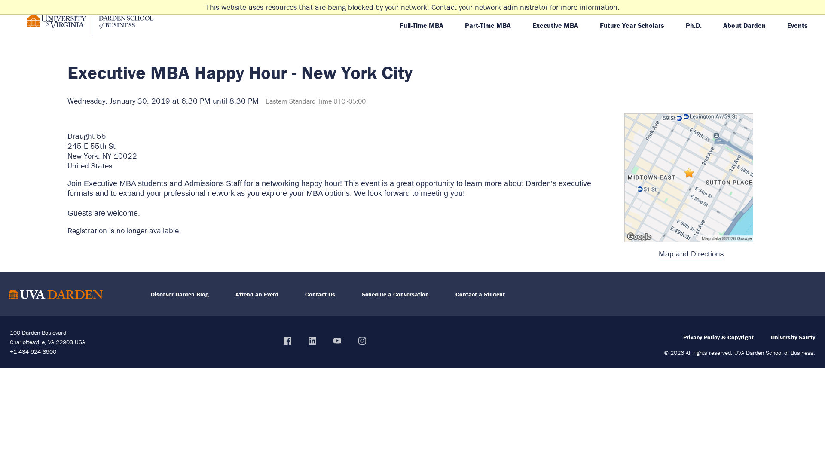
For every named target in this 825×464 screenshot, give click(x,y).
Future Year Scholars (632, 25)
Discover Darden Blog (180, 294)
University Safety (793, 337)
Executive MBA (555, 25)
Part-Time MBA (488, 25)
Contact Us (320, 294)
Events (797, 25)
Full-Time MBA (421, 25)
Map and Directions (691, 254)
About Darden (744, 25)
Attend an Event (256, 294)
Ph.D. (694, 25)
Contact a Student (480, 294)
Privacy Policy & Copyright (718, 337)
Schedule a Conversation (395, 294)
